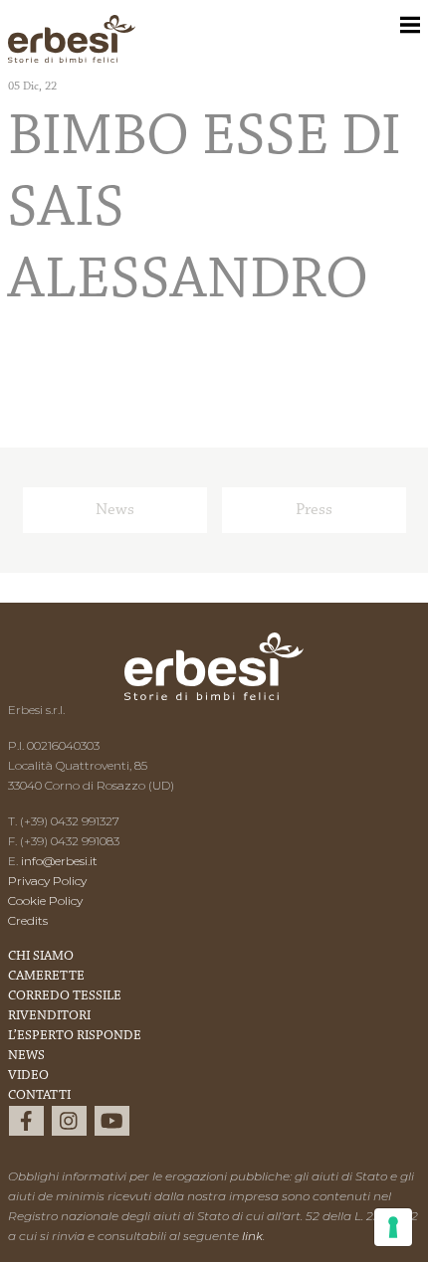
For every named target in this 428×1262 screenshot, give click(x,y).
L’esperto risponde (74, 1036)
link (252, 1235)
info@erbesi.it (59, 860)
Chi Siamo (41, 957)
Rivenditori (49, 1016)
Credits (28, 920)
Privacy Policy (47, 880)
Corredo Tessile (64, 996)
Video (28, 1076)
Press (314, 509)
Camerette (46, 977)
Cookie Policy (45, 900)
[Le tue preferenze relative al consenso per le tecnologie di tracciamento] (393, 1227)
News (115, 509)
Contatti (39, 1096)
